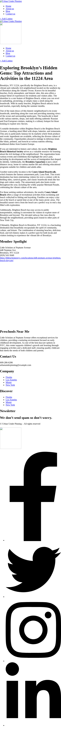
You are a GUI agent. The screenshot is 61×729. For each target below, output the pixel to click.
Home (8, 6)
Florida (9, 377)
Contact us (10, 14)
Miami (8, 382)
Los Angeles (11, 380)
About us (10, 8)
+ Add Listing (6, 18)
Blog (8, 11)
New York (10, 385)
